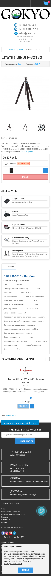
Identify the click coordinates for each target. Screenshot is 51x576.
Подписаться (26, 441)
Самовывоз (5, 520)
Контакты (4, 517)
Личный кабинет (7, 543)
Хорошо (25, 570)
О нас (3, 509)
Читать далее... (27, 151)
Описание (10, 267)
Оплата (4, 522)
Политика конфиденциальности (13, 514)
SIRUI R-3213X (11, 415)
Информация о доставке (10, 512)
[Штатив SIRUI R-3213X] (25, 93)
